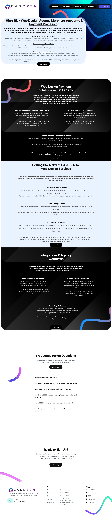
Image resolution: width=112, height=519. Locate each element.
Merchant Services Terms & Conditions (67, 503)
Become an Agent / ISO (67, 490)
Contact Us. (43, 64)
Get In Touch (55, 367)
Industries (50, 493)
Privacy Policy (64, 492)
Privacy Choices (65, 495)
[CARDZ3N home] (25, 6)
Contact (49, 499)
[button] (55, 6)
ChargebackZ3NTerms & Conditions (65, 499)
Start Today (56, 465)
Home (49, 490)
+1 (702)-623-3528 (20, 501)
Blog (48, 496)
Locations (50, 502)
